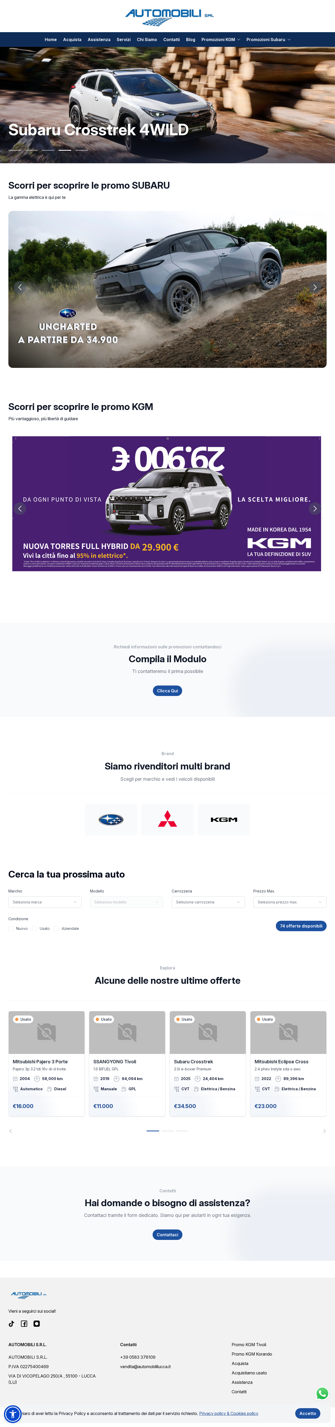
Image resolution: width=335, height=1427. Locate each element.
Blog (190, 39)
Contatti (171, 39)
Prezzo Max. (264, 891)
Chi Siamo (147, 39)
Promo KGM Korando (252, 1354)
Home (51, 39)
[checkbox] (10, 928)
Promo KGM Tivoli (249, 1344)
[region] (167, 1072)
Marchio (15, 891)
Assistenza (99, 39)
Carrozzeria (182, 891)
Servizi (124, 39)
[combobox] (45, 902)
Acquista (72, 39)
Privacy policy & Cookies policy (228, 1413)
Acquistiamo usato (249, 1372)
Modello (97, 891)
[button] (12, 1414)
